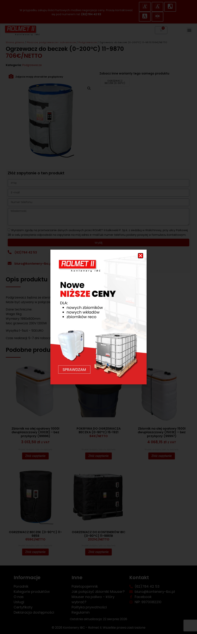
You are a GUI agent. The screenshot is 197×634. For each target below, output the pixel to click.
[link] (98, 317)
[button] (140, 255)
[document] (98, 317)
